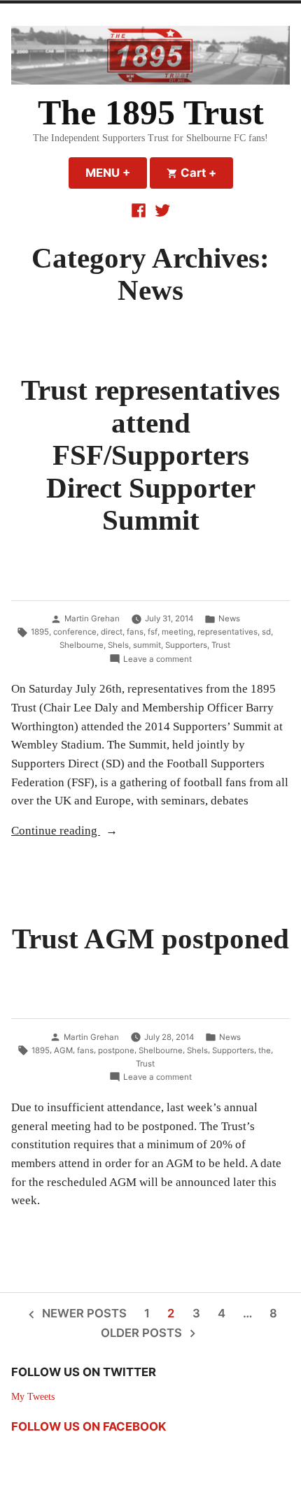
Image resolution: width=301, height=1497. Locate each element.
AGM (63, 1050)
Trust (220, 645)
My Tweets (33, 1396)
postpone (116, 1050)
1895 (40, 632)
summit (147, 645)
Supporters (186, 645)
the (264, 1050)
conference (75, 632)
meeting (177, 632)
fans (135, 632)
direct (111, 632)
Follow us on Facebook (88, 1426)
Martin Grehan (92, 618)
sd (266, 632)
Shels (118, 645)
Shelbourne (81, 645)
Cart (205, 173)
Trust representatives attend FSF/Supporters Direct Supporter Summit (150, 455)
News (229, 618)
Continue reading (93, 832)
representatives (227, 632)
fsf (153, 632)
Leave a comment (157, 659)
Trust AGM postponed (150, 939)
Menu (116, 173)
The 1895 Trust (151, 113)
